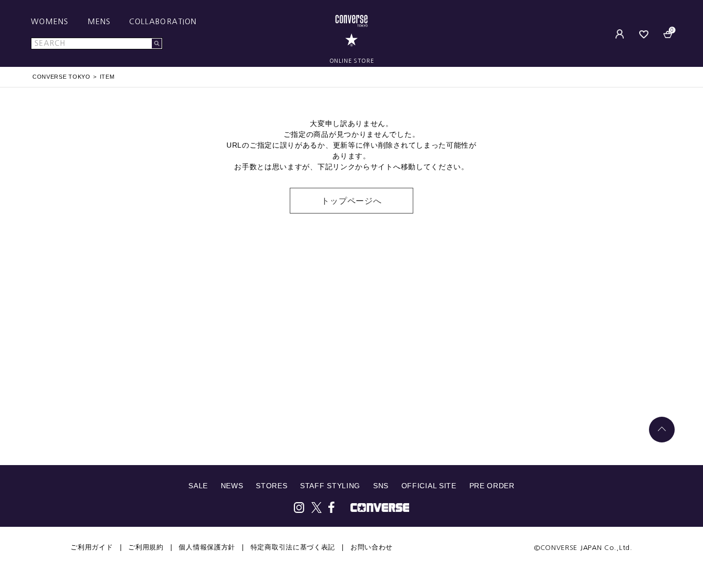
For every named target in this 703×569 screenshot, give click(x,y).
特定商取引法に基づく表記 (293, 547)
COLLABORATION (163, 21)
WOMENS (50, 21)
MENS (99, 21)
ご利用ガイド (92, 547)
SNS (381, 486)
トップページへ (351, 201)
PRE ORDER (492, 486)
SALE (198, 486)
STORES (271, 486)
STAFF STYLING (330, 486)
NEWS (232, 486)
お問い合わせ (371, 547)
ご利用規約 (146, 547)
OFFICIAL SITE (428, 486)
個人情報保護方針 (207, 547)
